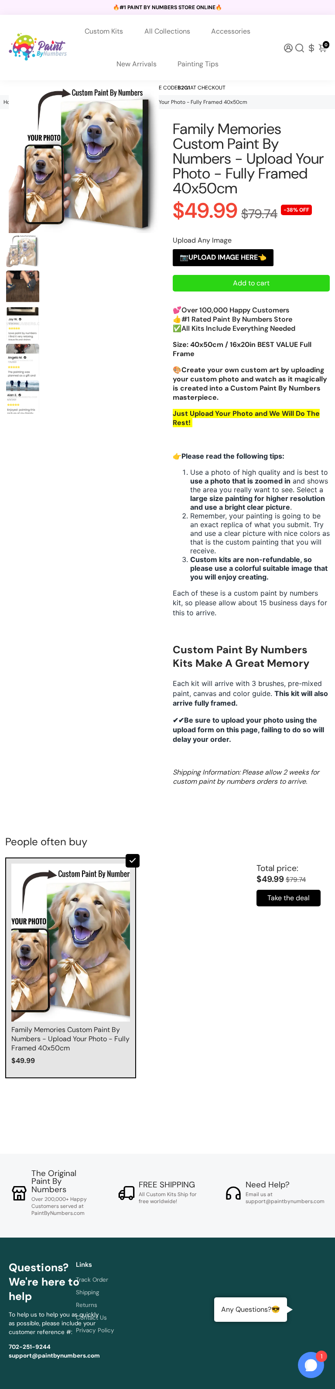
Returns (86, 1305)
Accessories (230, 31)
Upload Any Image (202, 240)
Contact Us (91, 1317)
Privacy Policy (95, 1330)
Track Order (92, 1279)
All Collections (167, 31)
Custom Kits (104, 31)
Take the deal (288, 897)
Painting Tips (198, 64)
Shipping (87, 1292)
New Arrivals (136, 64)
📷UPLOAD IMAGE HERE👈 (223, 257)
